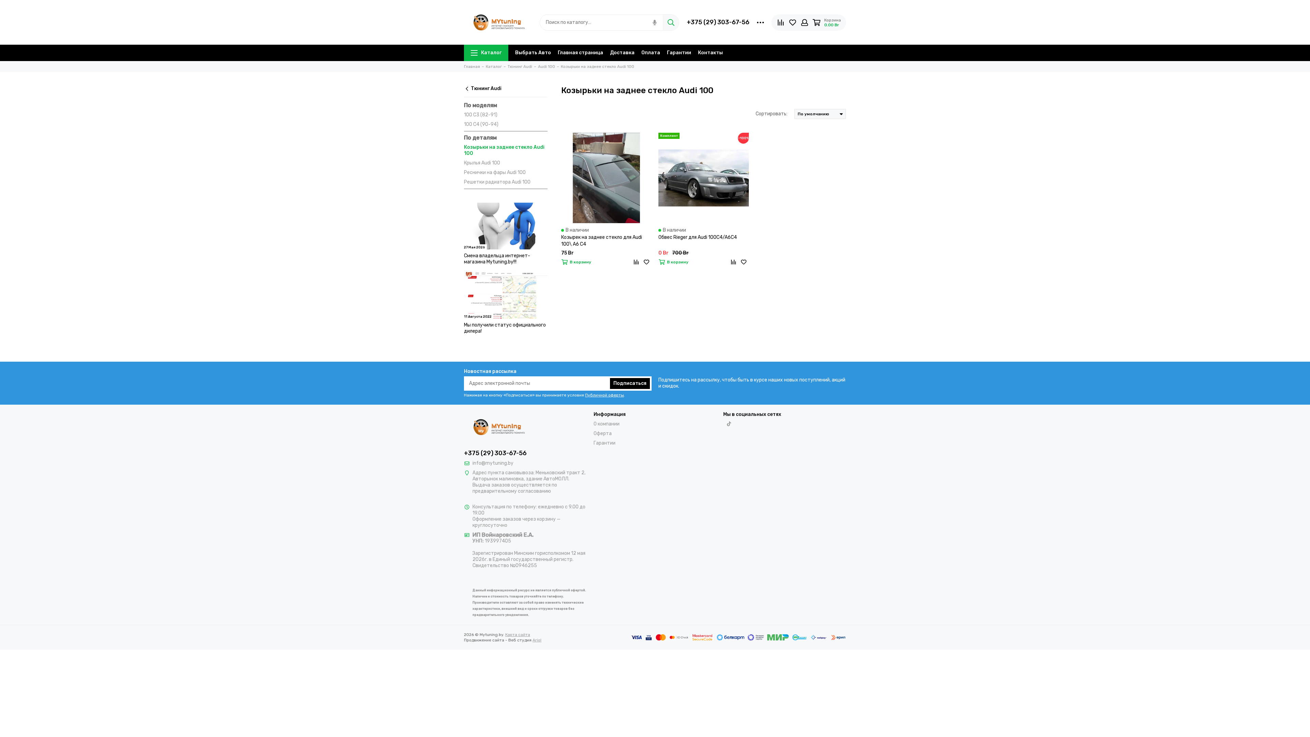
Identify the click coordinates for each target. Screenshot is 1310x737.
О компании (607, 424)
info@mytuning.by (492, 463)
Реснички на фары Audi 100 (495, 172)
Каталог (491, 53)
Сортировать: (771, 114)
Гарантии (679, 53)
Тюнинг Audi (486, 88)
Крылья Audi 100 (482, 163)
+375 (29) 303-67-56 (718, 22)
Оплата (650, 53)
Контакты (710, 53)
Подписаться (629, 383)
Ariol (537, 640)
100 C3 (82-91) (480, 115)
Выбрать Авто (533, 53)
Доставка (622, 53)
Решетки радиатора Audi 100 (497, 182)
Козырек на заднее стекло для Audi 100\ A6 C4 (601, 240)
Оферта (603, 433)
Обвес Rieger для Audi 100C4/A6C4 (697, 237)
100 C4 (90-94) (481, 124)
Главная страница (580, 53)
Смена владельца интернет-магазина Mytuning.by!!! (497, 259)
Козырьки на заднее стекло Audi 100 (504, 150)
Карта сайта (517, 634)
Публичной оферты (604, 395)
